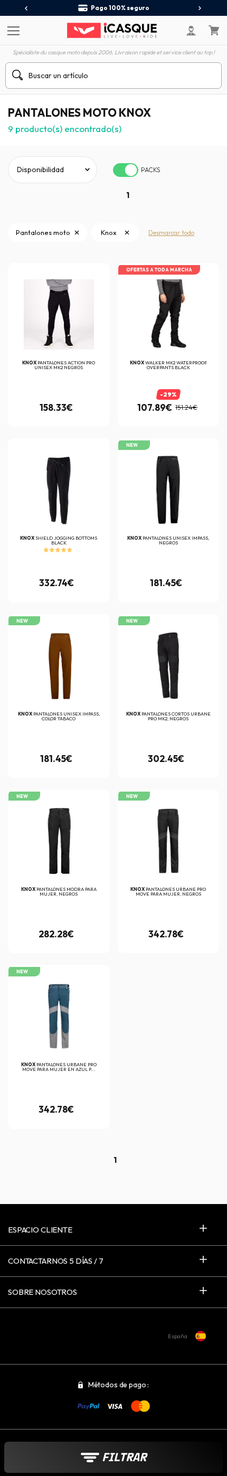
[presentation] (27, 8)
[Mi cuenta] (191, 30)
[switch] (125, 170)
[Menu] (12, 30)
